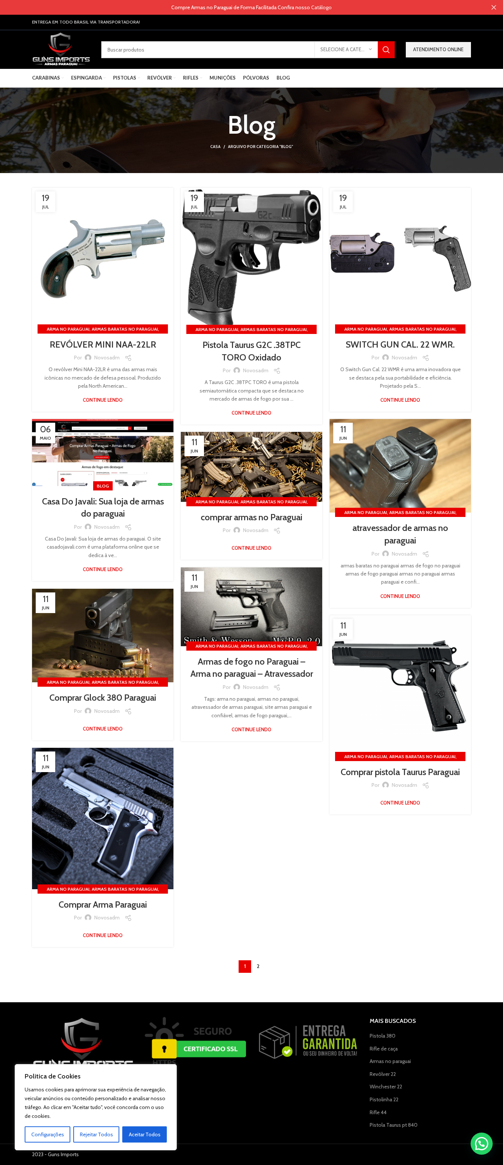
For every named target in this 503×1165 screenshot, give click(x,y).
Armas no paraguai (390, 1061)
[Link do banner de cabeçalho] (240, 7)
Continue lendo (103, 400)
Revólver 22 (383, 1074)
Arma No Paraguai (68, 329)
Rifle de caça (384, 1048)
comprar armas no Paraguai (251, 517)
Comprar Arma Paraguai (103, 904)
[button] (482, 1144)
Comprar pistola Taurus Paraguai (400, 772)
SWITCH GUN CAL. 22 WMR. (400, 344)
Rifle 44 (378, 1112)
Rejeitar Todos (96, 1134)
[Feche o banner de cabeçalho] (494, 7)
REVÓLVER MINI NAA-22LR (103, 344)
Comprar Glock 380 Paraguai (102, 697)
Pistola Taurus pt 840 (394, 1125)
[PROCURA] (386, 49)
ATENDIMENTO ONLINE (438, 49)
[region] (96, 1107)
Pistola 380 (382, 1035)
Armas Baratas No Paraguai (125, 329)
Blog (103, 486)
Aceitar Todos (145, 1134)
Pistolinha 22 (384, 1099)
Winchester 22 (386, 1086)
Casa (215, 146)
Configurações (47, 1134)
